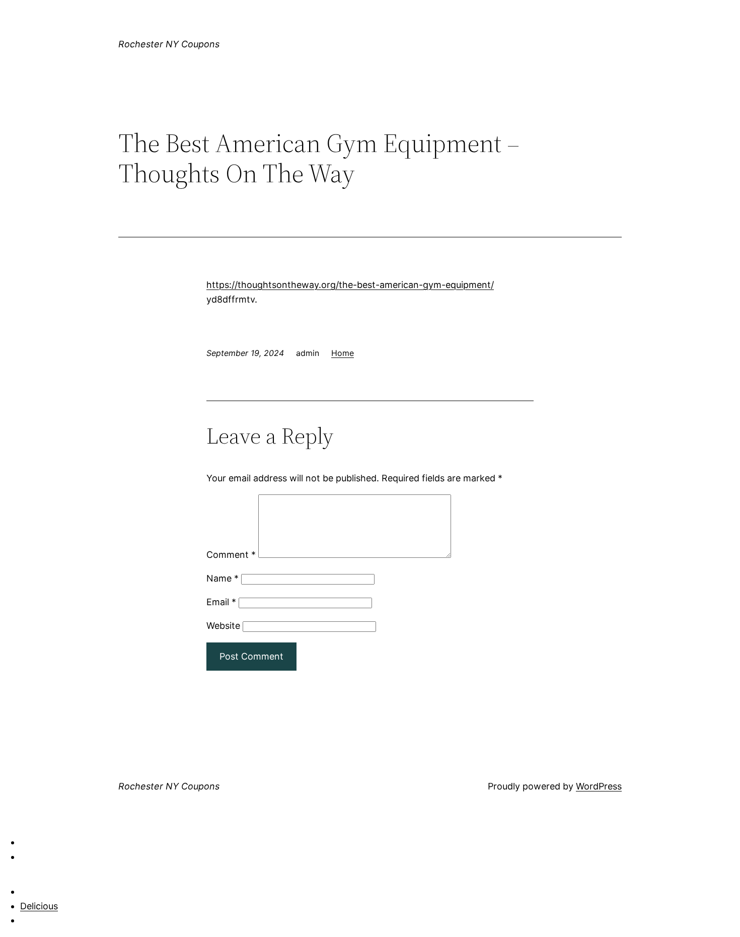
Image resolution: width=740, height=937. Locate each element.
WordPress (599, 786)
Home (342, 353)
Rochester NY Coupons (168, 44)
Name (222, 578)
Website (223, 625)
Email (221, 602)
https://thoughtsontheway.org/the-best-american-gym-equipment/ (350, 284)
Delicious (39, 906)
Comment (231, 554)
